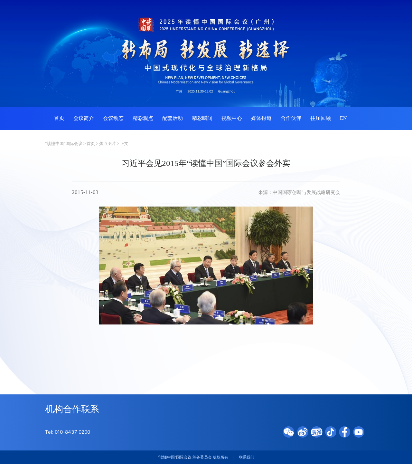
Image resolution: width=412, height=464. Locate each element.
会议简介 (83, 118)
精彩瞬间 (202, 118)
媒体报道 (261, 118)
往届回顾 (320, 118)
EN (343, 118)
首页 (59, 118)
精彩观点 (143, 118)
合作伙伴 (291, 118)
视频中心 (231, 118)
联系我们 (246, 457)
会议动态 (113, 118)
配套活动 (172, 118)
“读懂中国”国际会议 (63, 143)
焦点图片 (107, 143)
